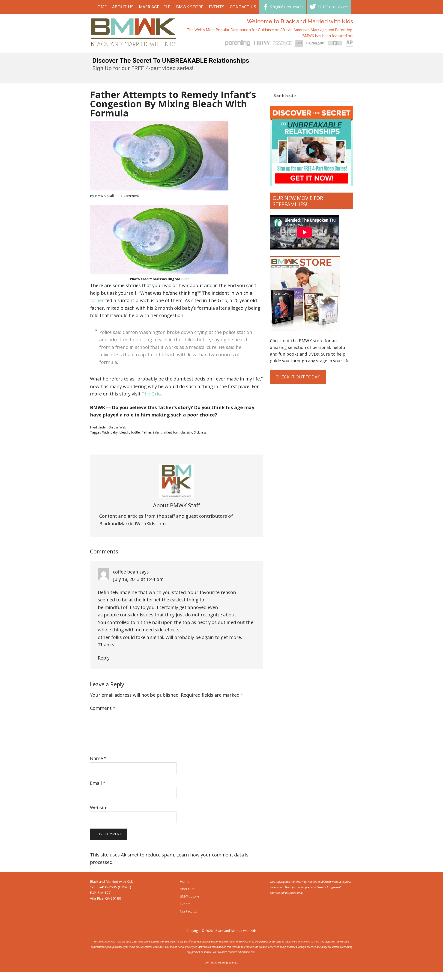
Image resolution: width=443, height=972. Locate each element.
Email (97, 783)
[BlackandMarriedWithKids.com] (134, 41)
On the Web (117, 427)
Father (146, 432)
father (97, 300)
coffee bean (125, 572)
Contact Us (188, 911)
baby (114, 432)
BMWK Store (189, 896)
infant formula (174, 432)
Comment (102, 708)
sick (189, 432)
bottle (135, 432)
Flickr (185, 279)
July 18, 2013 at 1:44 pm (138, 579)
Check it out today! (298, 377)
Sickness (200, 432)
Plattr (235, 962)
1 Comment (130, 195)
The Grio (151, 394)
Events (185, 903)
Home (184, 881)
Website (99, 807)
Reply (104, 658)
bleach (124, 432)
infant (157, 432)
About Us (187, 888)
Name (98, 758)
